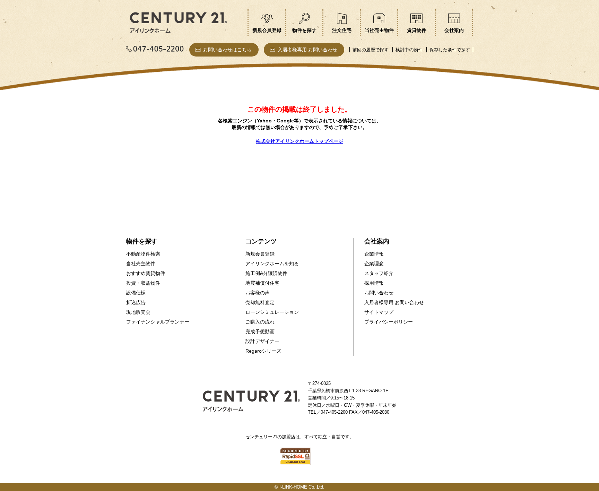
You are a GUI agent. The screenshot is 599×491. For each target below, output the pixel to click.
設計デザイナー (262, 341)
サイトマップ (378, 312)
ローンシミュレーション (272, 312)
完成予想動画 (260, 331)
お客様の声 (257, 292)
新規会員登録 (260, 254)
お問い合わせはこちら (227, 49)
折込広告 (136, 302)
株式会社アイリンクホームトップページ (299, 141)
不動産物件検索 (143, 254)
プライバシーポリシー (388, 322)
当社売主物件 (140, 263)
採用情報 (374, 283)
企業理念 (374, 263)
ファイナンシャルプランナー (157, 322)
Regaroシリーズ (263, 351)
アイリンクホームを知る (272, 263)
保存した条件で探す (449, 49)
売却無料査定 (260, 302)
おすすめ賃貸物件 (145, 273)
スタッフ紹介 (378, 273)
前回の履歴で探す (371, 49)
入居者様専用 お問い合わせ (307, 49)
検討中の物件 (409, 49)
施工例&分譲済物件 (266, 273)
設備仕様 (136, 292)
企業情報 (374, 254)
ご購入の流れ (260, 322)
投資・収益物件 (143, 283)
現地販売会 (138, 312)
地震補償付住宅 (262, 283)
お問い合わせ (378, 292)
